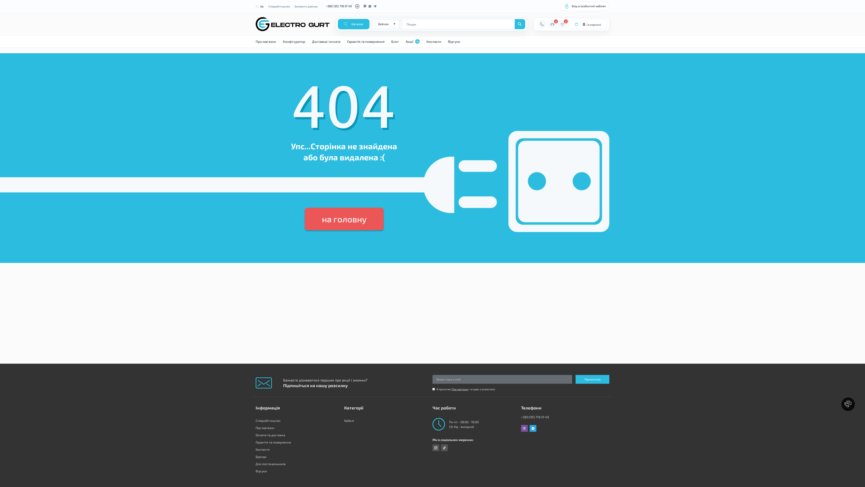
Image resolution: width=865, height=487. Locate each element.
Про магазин (266, 41)
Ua (262, 6)
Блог (395, 41)
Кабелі (349, 421)
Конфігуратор (294, 41)
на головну (344, 219)
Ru (257, 6)
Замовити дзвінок (306, 6)
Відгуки (454, 41)
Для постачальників (271, 464)
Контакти (433, 41)
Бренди (261, 457)
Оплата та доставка (270, 435)
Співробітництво (279, 6)
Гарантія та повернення (366, 41)
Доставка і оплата (326, 41)
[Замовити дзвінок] (542, 24)
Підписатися (593, 379)
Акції (412, 41)
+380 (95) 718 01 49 (339, 6)
